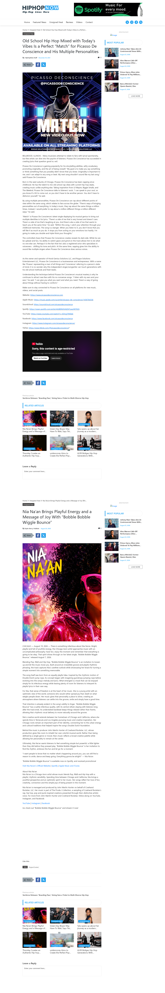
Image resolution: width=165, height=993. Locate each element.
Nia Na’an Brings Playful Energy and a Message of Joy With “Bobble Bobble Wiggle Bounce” (34, 430)
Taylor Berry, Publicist (31, 528)
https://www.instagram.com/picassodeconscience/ (53, 323)
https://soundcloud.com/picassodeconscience (53, 304)
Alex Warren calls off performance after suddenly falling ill (128, 61)
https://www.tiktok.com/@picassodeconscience (49, 328)
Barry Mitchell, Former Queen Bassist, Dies (129, 85)
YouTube (26, 803)
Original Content (34, 867)
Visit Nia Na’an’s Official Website (36, 765)
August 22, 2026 (125, 78)
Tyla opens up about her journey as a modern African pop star (88, 430)
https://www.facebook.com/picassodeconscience (52, 318)
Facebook (46, 803)
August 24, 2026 (125, 66)
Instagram (36, 803)
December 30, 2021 (44, 58)
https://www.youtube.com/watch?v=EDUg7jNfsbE (52, 314)
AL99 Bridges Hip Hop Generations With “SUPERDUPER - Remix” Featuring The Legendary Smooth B (88, 454)
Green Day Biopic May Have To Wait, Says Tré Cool (60, 430)
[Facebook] (38, 64)
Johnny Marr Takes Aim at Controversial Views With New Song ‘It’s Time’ (130, 50)
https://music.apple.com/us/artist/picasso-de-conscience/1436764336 (63, 299)
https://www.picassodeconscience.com (46, 295)
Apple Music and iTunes (69, 765)
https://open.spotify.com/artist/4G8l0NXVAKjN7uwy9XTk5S (54, 309)
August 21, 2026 (125, 89)
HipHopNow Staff (30, 58)
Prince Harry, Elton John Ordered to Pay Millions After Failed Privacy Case (130, 73)
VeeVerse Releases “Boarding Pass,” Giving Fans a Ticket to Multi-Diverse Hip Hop (56, 398)
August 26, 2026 (46, 528)
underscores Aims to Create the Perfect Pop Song (59, 454)
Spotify (55, 765)
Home (25, 30)
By (23, 57)
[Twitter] (43, 64)
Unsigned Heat (35, 30)
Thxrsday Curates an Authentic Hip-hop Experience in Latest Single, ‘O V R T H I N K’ (34, 454)
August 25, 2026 (125, 54)
